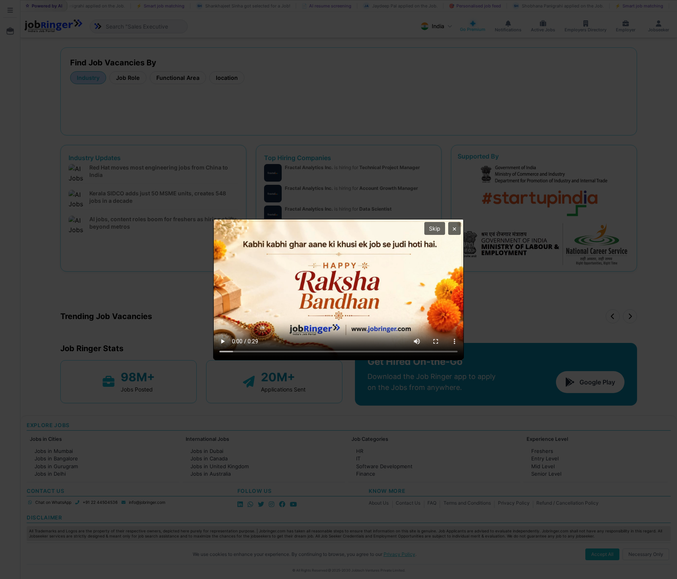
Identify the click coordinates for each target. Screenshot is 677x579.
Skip (434, 228)
